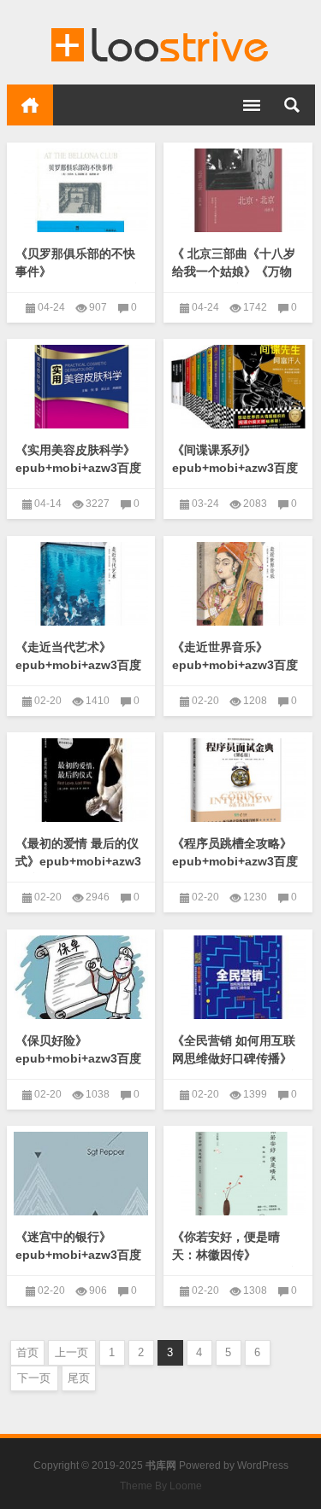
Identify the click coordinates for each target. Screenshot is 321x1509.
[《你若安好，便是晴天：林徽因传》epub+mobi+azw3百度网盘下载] (237, 1173)
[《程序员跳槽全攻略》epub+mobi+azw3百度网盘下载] (237, 780)
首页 (30, 104)
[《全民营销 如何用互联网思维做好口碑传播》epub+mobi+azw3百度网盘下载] (237, 977)
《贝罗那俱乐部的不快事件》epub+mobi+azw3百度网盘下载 (78, 280)
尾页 (79, 1378)
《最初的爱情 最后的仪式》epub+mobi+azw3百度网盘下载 (78, 861)
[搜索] (292, 104)
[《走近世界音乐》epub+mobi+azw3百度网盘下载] (237, 584)
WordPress (262, 1465)
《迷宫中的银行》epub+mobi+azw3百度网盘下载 (78, 1254)
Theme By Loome (161, 1486)
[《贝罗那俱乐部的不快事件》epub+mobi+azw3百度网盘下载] (81, 190)
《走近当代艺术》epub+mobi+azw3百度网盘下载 (78, 665)
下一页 (34, 1378)
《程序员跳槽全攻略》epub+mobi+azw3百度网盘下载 (235, 861)
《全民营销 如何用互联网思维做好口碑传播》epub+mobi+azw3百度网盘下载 (235, 1067)
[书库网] (161, 42)
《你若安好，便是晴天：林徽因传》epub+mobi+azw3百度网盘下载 (235, 1263)
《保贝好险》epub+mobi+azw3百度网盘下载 (78, 1058)
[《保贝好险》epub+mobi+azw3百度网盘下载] (81, 977)
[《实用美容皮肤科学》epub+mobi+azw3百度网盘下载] (81, 386)
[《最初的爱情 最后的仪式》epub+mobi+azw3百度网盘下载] (81, 780)
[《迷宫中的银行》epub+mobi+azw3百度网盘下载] (81, 1173)
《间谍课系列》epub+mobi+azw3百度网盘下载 (235, 467)
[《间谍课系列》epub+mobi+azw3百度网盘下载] (237, 386)
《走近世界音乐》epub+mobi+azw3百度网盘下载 (235, 665)
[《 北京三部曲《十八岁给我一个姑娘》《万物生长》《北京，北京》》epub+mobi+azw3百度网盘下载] (237, 190)
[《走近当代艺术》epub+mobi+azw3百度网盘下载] (81, 584)
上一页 (71, 1352)
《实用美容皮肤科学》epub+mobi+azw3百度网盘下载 (78, 467)
